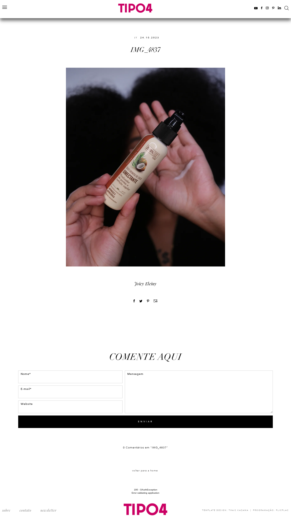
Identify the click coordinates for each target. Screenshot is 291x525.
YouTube (256, 7)
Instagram (267, 7)
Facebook (261, 7)
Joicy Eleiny (145, 283)
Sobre (6, 510)
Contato (25, 510)
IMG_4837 (146, 50)
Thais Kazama (238, 510)
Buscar (286, 8)
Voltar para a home (145, 470)
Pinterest (273, 7)
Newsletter (48, 510)
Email (156, 300)
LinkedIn (279, 7)
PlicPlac (282, 510)
